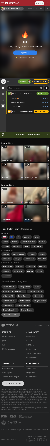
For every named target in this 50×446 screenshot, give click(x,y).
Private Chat (40, 111)
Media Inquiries (10, 349)
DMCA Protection (31, 377)
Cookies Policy (31, 349)
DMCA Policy (30, 345)
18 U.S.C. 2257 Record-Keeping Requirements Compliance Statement (24, 430)
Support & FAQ (31, 368)
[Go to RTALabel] (4, 416)
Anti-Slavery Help (31, 357)
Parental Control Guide (33, 353)
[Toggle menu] (2, 3)
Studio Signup (7, 372)
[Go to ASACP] (13, 416)
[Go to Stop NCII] (15, 422)
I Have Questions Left (13, 383)
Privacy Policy (30, 337)
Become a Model (7, 368)
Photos (40, 9)
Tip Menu (42, 93)
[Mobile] (18, 237)
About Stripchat (9, 337)
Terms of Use (30, 341)
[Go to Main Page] (15, 3)
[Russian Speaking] (4, 237)
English (39, 325)
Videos (30, 9)
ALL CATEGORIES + (11, 315)
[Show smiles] (40, 88)
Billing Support (31, 372)
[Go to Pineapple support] (3, 422)
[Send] (46, 88)
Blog (6, 341)
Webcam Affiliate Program (11, 377)
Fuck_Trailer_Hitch (10, 229)
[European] (12, 237)
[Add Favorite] (3, 81)
